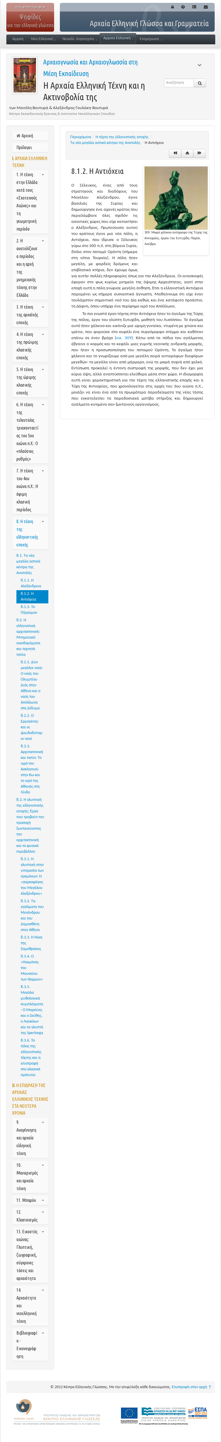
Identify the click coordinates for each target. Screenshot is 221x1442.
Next (199, 210)
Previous (153, 210)
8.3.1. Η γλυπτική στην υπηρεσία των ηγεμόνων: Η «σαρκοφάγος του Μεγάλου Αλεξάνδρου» (32, 876)
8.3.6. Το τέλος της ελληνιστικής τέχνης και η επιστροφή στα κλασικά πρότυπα (31, 1057)
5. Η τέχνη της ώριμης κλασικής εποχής (26, 381)
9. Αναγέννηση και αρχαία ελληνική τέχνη (26, 1138)
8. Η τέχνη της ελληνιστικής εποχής (27, 533)
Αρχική (18, 39)
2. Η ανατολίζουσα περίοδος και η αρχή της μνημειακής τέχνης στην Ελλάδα (26, 268)
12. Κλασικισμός (27, 1215)
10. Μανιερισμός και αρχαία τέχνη (27, 1176)
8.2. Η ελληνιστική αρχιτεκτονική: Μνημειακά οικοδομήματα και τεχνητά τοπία (28, 637)
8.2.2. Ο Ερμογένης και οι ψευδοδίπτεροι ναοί (31, 727)
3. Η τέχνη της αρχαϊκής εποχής (27, 314)
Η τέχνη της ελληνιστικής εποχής (122, 137)
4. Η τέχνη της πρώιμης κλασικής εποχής (27, 346)
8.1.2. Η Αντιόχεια (28, 597)
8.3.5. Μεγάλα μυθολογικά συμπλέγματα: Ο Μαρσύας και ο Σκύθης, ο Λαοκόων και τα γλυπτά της (32, 1010)
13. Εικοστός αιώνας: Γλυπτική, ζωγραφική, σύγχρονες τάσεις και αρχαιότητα (27, 1255)
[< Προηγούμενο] (175, 153)
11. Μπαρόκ (26, 1200)
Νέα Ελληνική (42, 39)
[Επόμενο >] (199, 153)
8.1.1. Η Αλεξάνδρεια (31, 583)
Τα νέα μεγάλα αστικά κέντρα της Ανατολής (105, 143)
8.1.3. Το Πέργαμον (29, 610)
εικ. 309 (124, 338)
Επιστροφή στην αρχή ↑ (192, 1387)
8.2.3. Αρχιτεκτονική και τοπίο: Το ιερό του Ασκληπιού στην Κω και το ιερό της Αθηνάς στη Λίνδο (32, 769)
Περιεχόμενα (80, 137)
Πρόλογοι (24, 147)
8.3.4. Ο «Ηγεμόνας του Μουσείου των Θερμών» (32, 968)
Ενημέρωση (149, 39)
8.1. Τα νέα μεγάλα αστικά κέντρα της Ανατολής (28, 564)
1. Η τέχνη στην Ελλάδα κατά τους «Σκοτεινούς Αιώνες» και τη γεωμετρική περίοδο (26, 201)
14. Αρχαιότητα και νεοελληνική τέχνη (26, 1305)
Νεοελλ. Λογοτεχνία (78, 39)
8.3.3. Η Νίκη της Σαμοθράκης (31, 943)
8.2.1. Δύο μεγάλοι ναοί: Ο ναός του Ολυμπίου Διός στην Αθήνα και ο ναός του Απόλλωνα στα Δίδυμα (32, 685)
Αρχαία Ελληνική (117, 38)
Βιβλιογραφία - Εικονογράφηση (26, 1344)
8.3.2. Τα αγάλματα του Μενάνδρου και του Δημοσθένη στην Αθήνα (32, 915)
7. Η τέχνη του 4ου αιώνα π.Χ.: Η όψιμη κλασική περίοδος (27, 490)
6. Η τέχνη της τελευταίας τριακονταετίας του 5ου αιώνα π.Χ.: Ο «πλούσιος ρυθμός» (27, 431)
